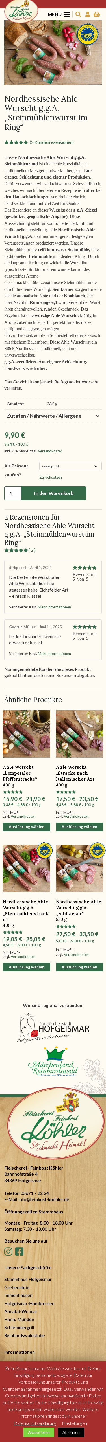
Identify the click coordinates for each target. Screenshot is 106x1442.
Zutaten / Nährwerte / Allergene (44, 416)
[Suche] (78, 14)
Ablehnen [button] (71, 1432)
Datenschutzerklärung (35, 1423)
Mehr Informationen (54, 607)
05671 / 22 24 (35, 1193)
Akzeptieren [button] (39, 1432)
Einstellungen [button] (74, 1423)
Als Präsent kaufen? (16, 470)
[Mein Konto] (87, 14)
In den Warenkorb (54, 493)
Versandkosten (50, 451)
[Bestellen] (97, 14)
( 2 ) (32, 550)
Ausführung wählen (26, 826)
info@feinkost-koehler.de (43, 1199)
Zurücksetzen (50, 477)
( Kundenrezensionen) (52, 142)
